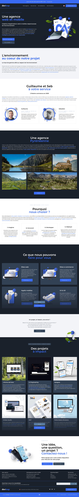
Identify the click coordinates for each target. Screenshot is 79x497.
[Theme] (61, 6)
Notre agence (26, 5)
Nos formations (50, 5)
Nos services (33, 5)
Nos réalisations (41, 5)
